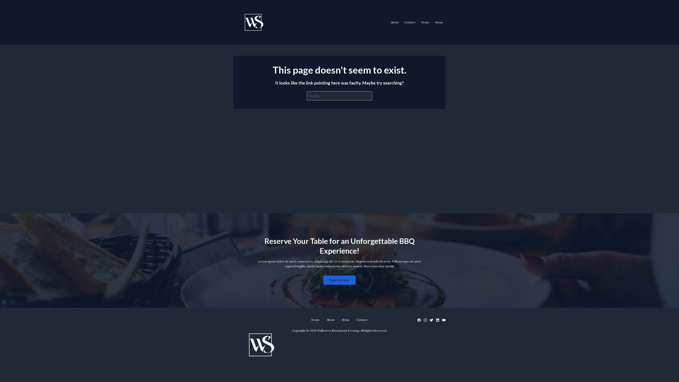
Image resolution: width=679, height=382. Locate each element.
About (395, 22)
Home (425, 22)
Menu (439, 22)
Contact (410, 22)
